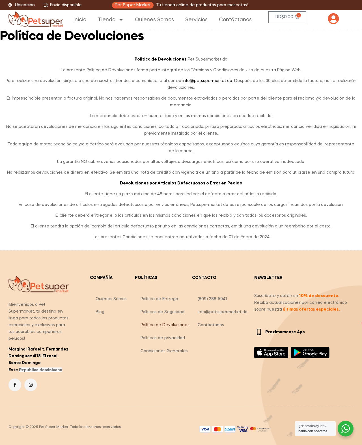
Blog (100, 312)
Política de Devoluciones (165, 325)
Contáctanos (235, 19)
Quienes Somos (154, 19)
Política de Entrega (159, 299)
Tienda (107, 19)
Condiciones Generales (164, 351)
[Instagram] (30, 385)
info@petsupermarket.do (222, 312)
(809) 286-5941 (212, 299)
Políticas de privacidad (163, 338)
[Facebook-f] (14, 385)
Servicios (196, 19)
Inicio (80, 19)
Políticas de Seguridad (162, 312)
